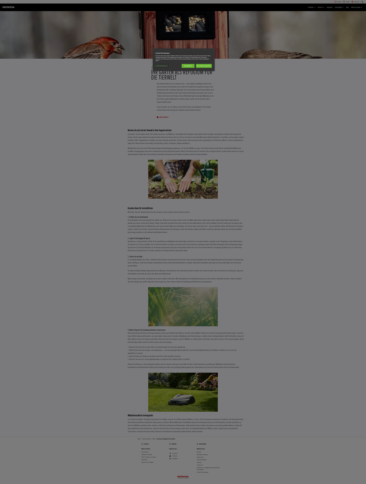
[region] (184, 59)
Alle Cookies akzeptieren (204, 65)
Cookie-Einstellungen (161, 65)
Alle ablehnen (188, 65)
